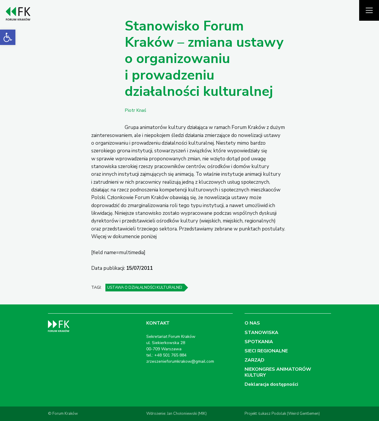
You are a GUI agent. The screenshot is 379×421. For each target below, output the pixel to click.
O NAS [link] (252, 323)
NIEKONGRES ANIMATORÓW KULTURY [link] (278, 372)
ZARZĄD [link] (254, 360)
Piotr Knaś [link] (135, 110)
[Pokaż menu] (369, 10)
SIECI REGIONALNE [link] (266, 351)
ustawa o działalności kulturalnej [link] (144, 287)
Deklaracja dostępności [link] (271, 384)
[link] (7, 37)
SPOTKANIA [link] (259, 341)
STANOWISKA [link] (261, 332)
